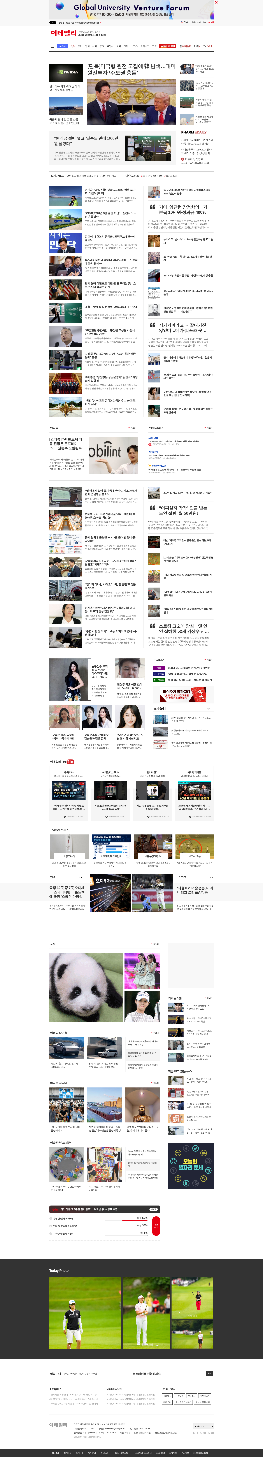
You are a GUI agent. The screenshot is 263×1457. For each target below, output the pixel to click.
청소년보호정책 (121, 1453)
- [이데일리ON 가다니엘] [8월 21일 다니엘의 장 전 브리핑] (130, 1403)
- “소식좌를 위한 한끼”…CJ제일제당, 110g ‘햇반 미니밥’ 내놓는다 (75, 1394)
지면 (199, 22)
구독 (193, 22)
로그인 (211, 22)
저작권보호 (160, 1453)
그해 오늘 (153, 437)
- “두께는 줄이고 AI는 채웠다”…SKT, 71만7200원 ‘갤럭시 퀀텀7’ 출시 (75, 1403)
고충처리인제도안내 (143, 1453)
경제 (80, 46)
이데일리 (78, 33)
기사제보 (185, 1453)
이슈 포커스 (132, 175)
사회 (94, 46)
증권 (102, 46)
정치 (87, 46)
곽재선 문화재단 (203, 1402)
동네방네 (153, 451)
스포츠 (134, 46)
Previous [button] (80, 877)
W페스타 (191, 1396)
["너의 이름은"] (86, 954)
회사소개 (55, 1453)
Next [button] (81, 877)
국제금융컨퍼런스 (183, 1402)
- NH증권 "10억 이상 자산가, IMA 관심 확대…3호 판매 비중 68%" (75, 1399)
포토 (154, 46)
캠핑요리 (167, 1402)
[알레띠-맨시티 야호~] (142, 954)
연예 (125, 46)
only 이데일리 (159, 465)
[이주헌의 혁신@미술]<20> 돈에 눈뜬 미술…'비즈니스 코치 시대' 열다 (143, 1176)
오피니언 (144, 46)
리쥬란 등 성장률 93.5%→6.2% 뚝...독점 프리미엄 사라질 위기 (197, 161)
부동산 (110, 46)
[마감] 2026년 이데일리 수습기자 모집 (80, 1373)
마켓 (197, 46)
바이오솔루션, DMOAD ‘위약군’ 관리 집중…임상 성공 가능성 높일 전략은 (196, 151)
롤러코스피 (170, 175)
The (207, 46)
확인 (209, 1373)
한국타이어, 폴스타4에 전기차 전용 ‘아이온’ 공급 (142, 1054)
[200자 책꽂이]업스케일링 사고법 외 (142, 1164)
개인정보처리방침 (200, 1453)
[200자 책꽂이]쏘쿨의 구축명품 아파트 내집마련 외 (142, 1153)
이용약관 (104, 1453)
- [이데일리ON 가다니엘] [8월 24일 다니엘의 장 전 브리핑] (130, 1399)
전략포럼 (179, 1396)
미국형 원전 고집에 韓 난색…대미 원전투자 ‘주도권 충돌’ (175, 469)
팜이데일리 (197, 132)
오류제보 (173, 1453)
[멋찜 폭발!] (142, 992)
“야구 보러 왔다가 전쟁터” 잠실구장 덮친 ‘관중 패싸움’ (173, 441)
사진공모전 (205, 1396)
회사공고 (67, 1453)
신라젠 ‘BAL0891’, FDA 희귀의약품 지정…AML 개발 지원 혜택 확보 (197, 142)
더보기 (133, 428)
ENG (186, 22)
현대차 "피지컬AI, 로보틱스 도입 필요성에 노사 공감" (143, 1066)
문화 (118, 46)
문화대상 (167, 1396)
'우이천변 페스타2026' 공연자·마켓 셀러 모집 (169, 455)
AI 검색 (62, 46)
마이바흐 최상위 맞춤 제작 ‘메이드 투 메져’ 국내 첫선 (143, 1043)
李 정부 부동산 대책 (151, 175)
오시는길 (79, 1453)
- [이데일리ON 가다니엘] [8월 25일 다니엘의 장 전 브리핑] (130, 1394)
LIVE (53, 22)
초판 (204, 22)
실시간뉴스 (57, 175)
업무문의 (92, 1453)
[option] (107, 22)
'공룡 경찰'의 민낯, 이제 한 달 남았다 (187, 674)
